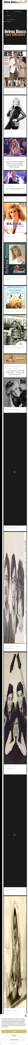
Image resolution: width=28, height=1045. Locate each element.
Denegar (14, 1035)
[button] (26, 1016)
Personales (17, 11)
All (7, 11)
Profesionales (10, 19)
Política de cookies (13, 1043)
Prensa (8, 15)
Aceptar (14, 1031)
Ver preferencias (14, 1039)
